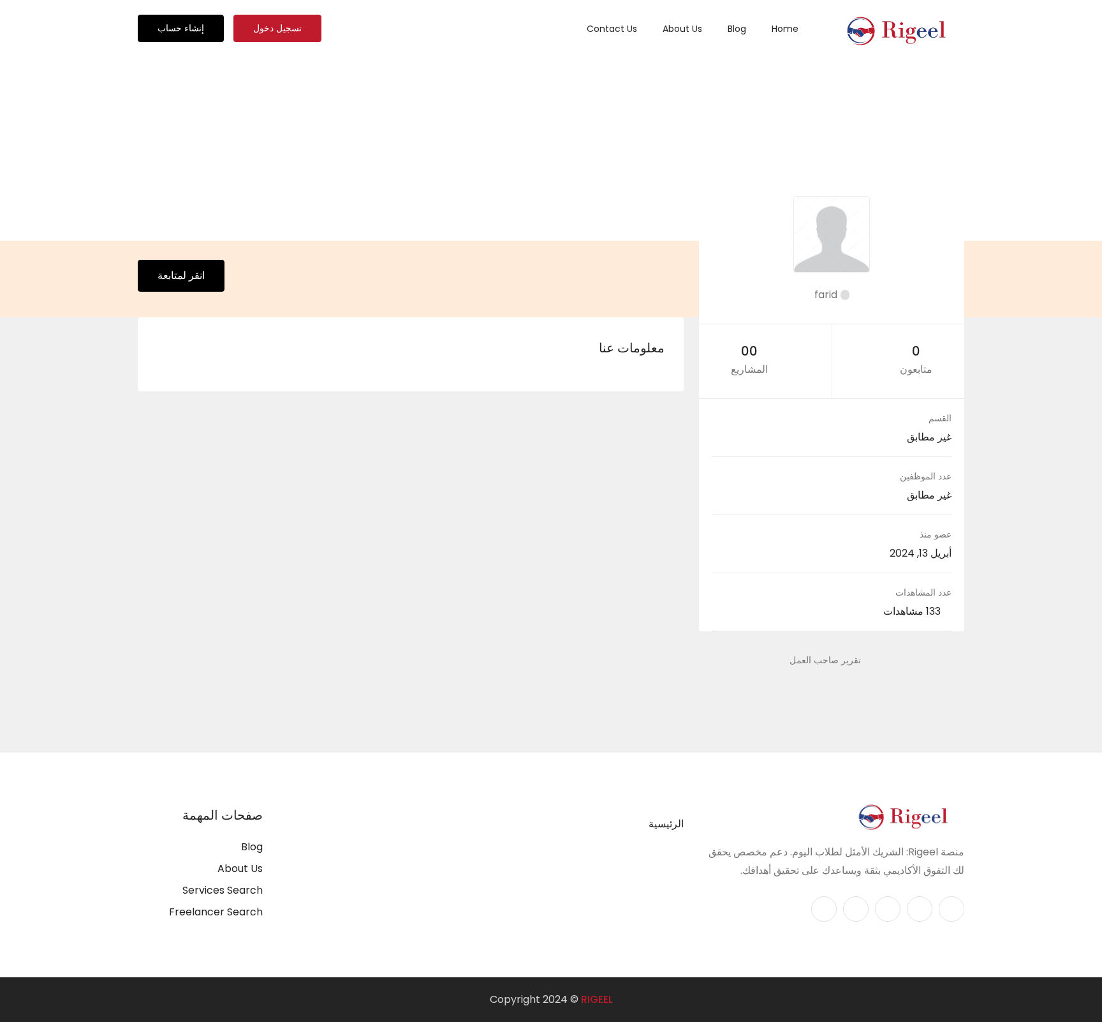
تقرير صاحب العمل (825, 660)
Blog (737, 28)
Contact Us (612, 28)
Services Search (222, 890)
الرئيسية (666, 823)
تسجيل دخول (277, 28)
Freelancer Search (216, 912)
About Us (682, 28)
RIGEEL (597, 999)
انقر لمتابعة (181, 275)
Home (785, 28)
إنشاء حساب (181, 28)
